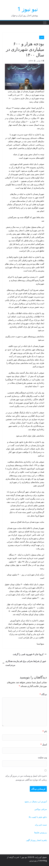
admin (30, 61)
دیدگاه (43, 694)
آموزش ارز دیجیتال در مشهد (35, 801)
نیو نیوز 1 (27, 9)
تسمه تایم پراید (41, 824)
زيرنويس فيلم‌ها (40, 832)
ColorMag (42, 860)
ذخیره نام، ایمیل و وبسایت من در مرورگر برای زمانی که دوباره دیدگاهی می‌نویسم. (26, 777)
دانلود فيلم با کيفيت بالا (38, 817)
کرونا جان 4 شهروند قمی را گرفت (28, 654)
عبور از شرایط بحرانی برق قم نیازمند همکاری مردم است (25, 663)
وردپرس (32, 860)
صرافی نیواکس (40, 809)
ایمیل (43, 744)
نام (44, 731)
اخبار (41, 37)
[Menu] (45, 23)
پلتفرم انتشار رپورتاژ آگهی (36, 840)
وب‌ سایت (42, 757)
